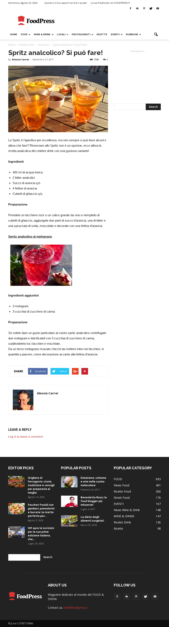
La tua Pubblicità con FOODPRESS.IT (110, 2)
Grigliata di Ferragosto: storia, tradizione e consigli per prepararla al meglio (41, 485)
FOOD (24, 34)
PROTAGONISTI (81, 34)
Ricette (118, 528)
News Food (121, 485)
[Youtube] (158, 9)
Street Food (122, 498)
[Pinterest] (144, 9)
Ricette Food (122, 491)
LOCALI (61, 34)
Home (13, 34)
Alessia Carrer (20, 59)
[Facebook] (130, 9)
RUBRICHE (132, 34)
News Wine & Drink (127, 510)
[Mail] (137, 9)
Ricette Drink (122, 522)
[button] (156, 35)
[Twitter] (151, 9)
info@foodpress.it (75, 607)
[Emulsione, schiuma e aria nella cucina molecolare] (69, 481)
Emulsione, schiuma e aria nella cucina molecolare (93, 481)
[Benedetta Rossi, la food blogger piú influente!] (69, 501)
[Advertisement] (112, 20)
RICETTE (102, 34)
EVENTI (115, 34)
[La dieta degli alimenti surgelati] (69, 521)
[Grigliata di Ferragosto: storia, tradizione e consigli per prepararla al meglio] (16, 481)
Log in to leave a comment (25, 436)
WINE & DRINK (42, 34)
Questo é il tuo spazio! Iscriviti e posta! (66, 2)
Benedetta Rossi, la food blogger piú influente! (94, 501)
